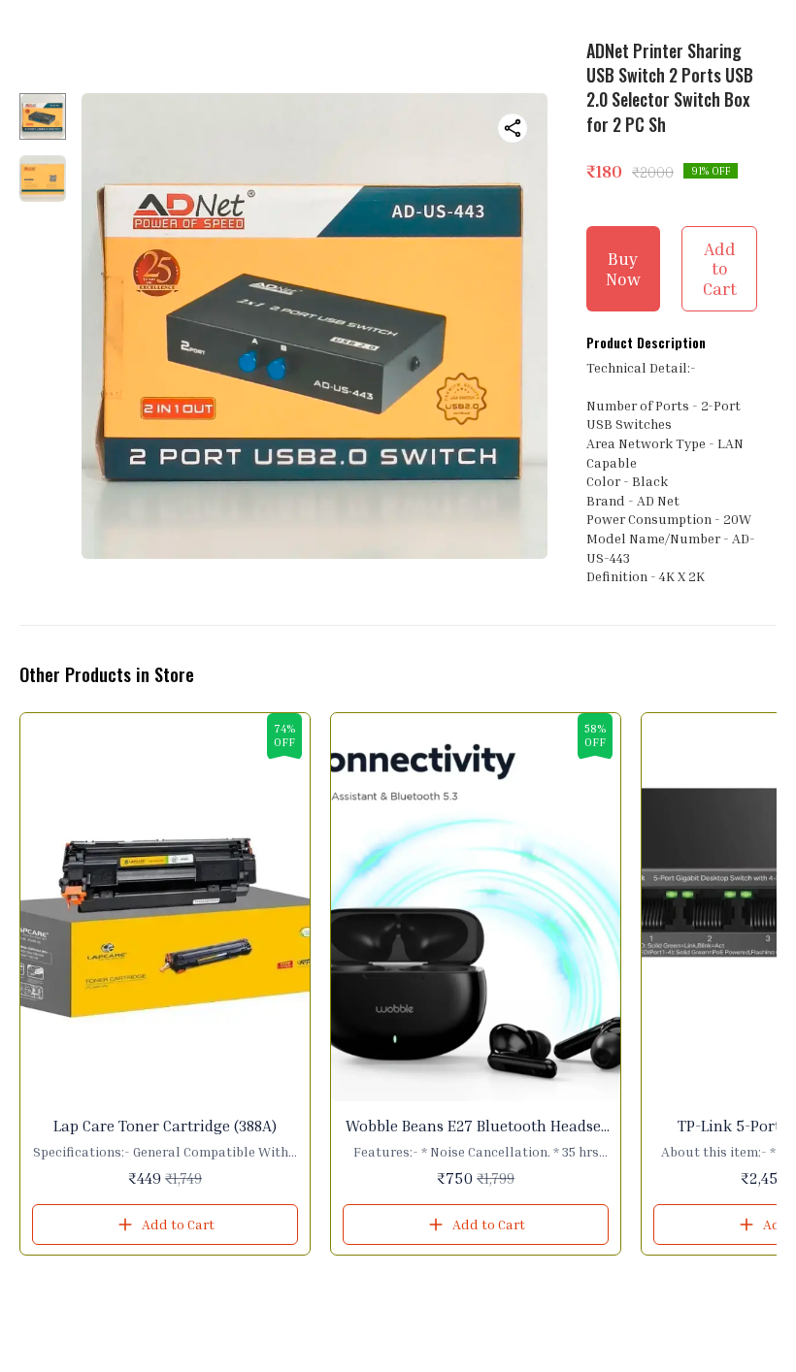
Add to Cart (720, 268)
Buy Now (623, 268)
